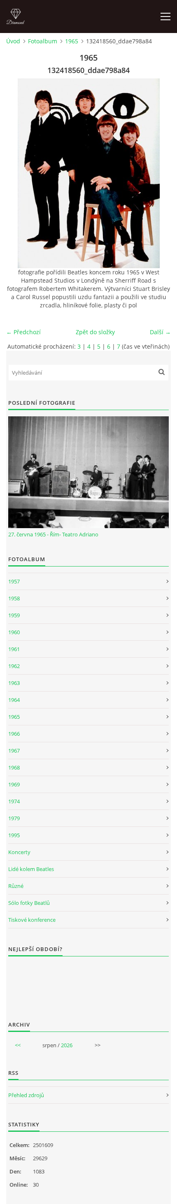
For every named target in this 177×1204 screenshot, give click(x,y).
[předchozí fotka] (19, 173)
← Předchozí (23, 332)
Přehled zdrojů (26, 1095)
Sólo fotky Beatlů (29, 903)
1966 (14, 733)
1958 (14, 598)
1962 (14, 666)
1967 (14, 750)
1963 (14, 683)
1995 (14, 835)
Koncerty (19, 852)
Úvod (13, 41)
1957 (14, 581)
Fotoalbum (42, 41)
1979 (14, 818)
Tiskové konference (32, 919)
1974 (14, 801)
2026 (66, 1045)
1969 (14, 784)
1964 (14, 700)
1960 (14, 632)
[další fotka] (157, 173)
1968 (14, 767)
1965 (71, 41)
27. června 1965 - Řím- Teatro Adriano (53, 534)
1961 (14, 649)
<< (18, 1045)
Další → (160, 332)
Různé (15, 886)
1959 (14, 615)
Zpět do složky (95, 332)
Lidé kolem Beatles (31, 869)
